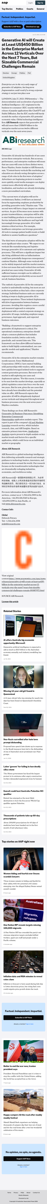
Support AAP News (23, 1159)
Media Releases (23, 1195)
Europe (14, 73)
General (40, 8)
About (28, 1192)
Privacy (16, 1192)
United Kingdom (9, 77)
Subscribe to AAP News (12, 26)
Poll (29, 73)
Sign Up (40, 3)
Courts (30, 8)
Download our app (32, 26)
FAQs (22, 1192)
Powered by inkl (23, 1198)
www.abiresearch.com (15, 504)
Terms (9, 1192)
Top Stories (7, 8)
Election (6, 73)
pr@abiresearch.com (11, 524)
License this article (10, 602)
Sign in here (29, 1024)
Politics (19, 8)
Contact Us (36, 1192)
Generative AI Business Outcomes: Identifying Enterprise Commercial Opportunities (22, 417)
